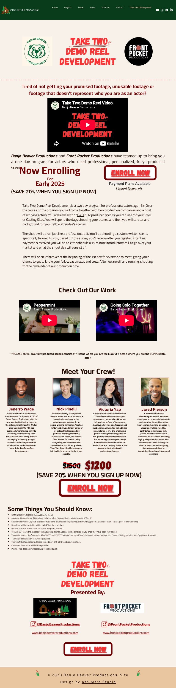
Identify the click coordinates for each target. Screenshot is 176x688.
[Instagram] (162, 10)
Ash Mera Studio (99, 681)
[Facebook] (166, 10)
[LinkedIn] (171, 10)
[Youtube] (157, 10)
